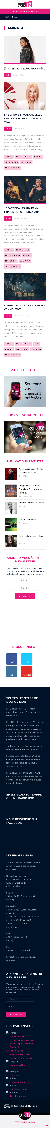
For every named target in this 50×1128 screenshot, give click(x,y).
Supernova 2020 (12, 168)
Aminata (9, 157)
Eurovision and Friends (19, 1058)
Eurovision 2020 (23, 157)
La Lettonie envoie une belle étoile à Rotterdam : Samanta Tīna (24, 118)
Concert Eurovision (28, 519)
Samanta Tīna (11, 162)
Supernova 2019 (12, 266)
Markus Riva (10, 261)
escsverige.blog (17, 1082)
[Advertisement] (25, 623)
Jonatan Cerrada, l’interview (25, 11)
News (8, 129)
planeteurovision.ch (19, 1089)
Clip (7, 75)
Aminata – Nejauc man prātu (26, 68)
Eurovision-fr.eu (17, 1036)
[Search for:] (13, 17)
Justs (36, 344)
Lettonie (38, 157)
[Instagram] (40, 17)
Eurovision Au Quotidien (18, 1054)
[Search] (27, 17)
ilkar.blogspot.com (18, 1096)
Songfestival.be (17, 1065)
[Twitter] (44, 17)
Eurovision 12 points (15, 1050)
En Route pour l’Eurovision (22, 1040)
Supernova (26, 162)
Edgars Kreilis (22, 250)
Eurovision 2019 (12, 255)
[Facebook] (35, 17)
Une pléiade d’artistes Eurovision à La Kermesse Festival (31, 489)
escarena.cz (15, 1075)
